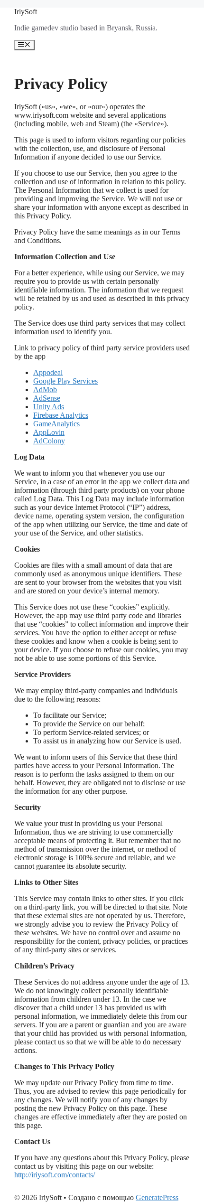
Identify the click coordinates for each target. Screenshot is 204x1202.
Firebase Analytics (60, 415)
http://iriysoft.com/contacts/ (54, 1175)
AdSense (46, 398)
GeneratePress (157, 1197)
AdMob (45, 389)
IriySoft (25, 12)
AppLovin (49, 432)
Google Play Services (65, 381)
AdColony (49, 441)
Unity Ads (48, 407)
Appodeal (48, 372)
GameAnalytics (56, 424)
